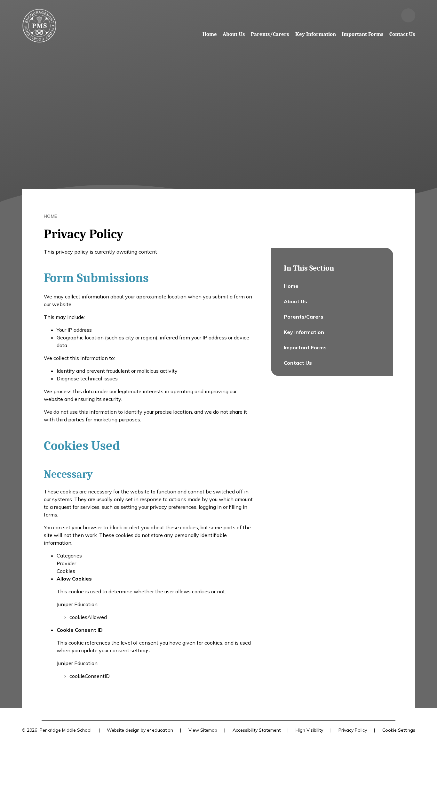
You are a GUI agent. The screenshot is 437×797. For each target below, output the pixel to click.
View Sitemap (202, 730)
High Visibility (309, 730)
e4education (160, 730)
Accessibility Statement (257, 730)
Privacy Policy (352, 730)
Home (50, 216)
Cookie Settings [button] (398, 730)
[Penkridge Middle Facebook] (391, 15)
